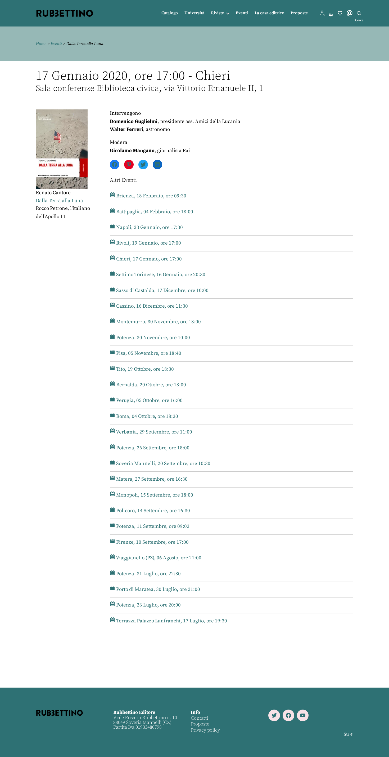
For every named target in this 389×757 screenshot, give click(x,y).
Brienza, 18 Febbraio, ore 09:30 (150, 196)
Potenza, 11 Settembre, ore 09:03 (152, 526)
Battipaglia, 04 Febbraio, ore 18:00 (154, 212)
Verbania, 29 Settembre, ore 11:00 (153, 432)
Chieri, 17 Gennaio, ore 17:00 (148, 259)
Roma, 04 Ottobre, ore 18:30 (146, 416)
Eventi (242, 13)
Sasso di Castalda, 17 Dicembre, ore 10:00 (162, 290)
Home (41, 43)
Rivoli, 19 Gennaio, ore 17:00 (148, 243)
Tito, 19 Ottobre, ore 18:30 (144, 369)
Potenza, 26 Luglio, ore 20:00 (148, 605)
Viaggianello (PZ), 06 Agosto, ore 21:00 (158, 558)
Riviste (217, 13)
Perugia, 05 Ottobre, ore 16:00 (149, 400)
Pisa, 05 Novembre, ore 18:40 (148, 353)
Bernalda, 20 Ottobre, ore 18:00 (150, 385)
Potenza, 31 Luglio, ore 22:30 (148, 574)
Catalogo (169, 13)
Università (194, 13)
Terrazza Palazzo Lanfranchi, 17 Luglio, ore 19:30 (171, 621)
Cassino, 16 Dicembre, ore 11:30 (151, 306)
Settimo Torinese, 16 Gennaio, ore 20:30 (160, 275)
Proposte (299, 13)
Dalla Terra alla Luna (59, 201)
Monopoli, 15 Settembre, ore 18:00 (154, 495)
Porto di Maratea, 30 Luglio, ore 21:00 (157, 589)
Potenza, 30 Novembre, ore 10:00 (152, 338)
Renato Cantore (53, 193)
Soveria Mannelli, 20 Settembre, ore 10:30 (162, 464)
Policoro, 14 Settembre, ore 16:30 (152, 511)
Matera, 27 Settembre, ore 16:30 (151, 479)
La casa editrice (269, 13)
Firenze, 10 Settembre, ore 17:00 (152, 542)
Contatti (199, 718)
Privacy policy (205, 730)
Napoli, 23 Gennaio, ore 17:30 (149, 227)
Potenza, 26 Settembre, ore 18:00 (152, 448)
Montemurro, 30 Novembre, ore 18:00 (158, 322)
